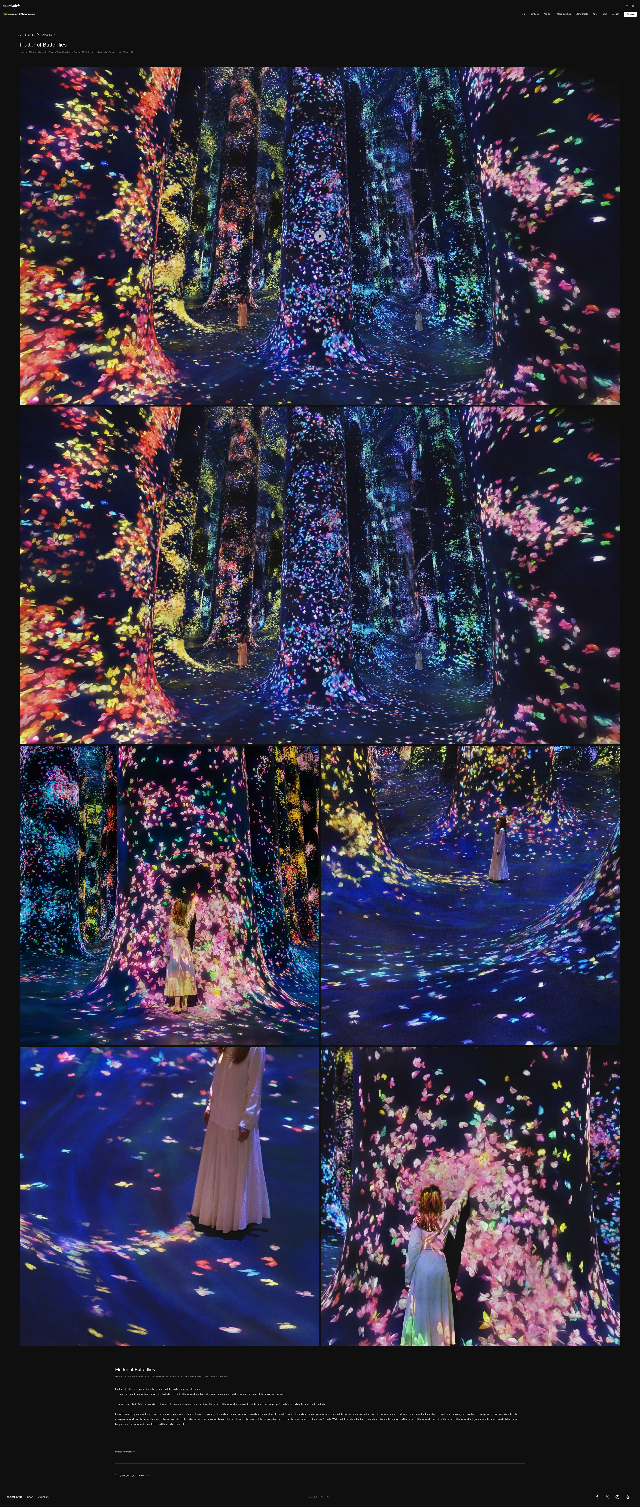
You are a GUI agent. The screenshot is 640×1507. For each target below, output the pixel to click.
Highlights (534, 14)
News (604, 14)
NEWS (30, 1497)
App (595, 14)
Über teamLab (564, 14)
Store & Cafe (582, 14)
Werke (547, 14)
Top (523, 14)
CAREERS (43, 1497)
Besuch (615, 14)
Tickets (630, 14)
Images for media (123, 1451)
